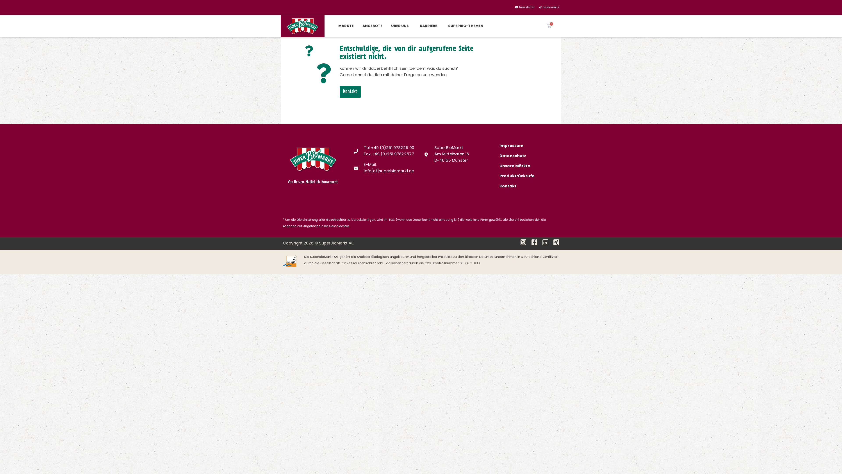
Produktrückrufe (517, 176)
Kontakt (507, 187)
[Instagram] (523, 242)
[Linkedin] (545, 242)
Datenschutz (512, 156)
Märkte (346, 26)
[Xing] (556, 242)
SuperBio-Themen (465, 26)
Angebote (372, 26)
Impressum (511, 146)
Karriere (428, 26)
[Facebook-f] (534, 242)
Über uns (400, 26)
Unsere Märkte (514, 166)
